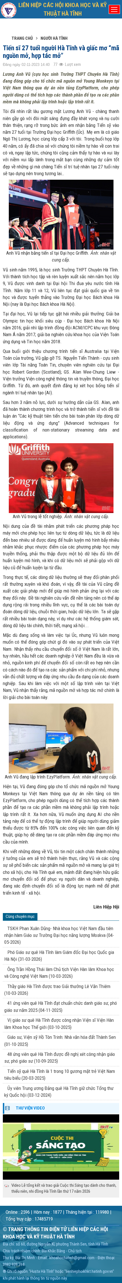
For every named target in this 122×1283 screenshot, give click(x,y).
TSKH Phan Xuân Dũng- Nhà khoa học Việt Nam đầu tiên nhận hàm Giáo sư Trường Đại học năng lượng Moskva (59, 935)
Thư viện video (30, 1108)
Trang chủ (22, 38)
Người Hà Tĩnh (54, 38)
